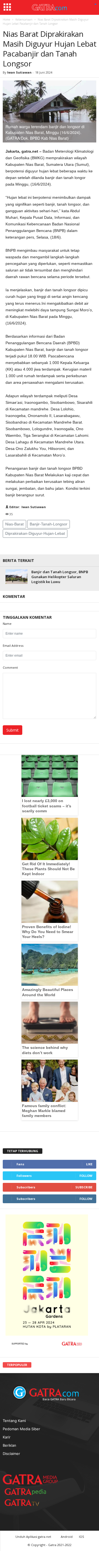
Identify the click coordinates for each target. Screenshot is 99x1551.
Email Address (13, 645)
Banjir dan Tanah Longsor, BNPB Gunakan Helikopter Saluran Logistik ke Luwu (59, 576)
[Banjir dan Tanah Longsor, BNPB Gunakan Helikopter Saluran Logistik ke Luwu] (17, 576)
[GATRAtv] (27, 1502)
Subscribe (83, 1187)
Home (6, 19)
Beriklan (9, 1445)
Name (7, 623)
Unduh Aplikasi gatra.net (33, 1537)
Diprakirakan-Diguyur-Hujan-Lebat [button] (35, 533)
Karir (6, 1437)
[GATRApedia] (27, 1491)
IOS (81, 1537)
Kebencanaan (23, 19)
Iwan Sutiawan (19, 72)
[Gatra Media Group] (30, 1479)
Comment (10, 667)
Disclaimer (11, 1453)
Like (89, 1164)
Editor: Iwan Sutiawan (27, 507)
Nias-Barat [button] (14, 524)
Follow (85, 1176)
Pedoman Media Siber (21, 1429)
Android (67, 1537)
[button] (95, 4)
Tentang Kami (14, 1420)
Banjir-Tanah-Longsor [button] (48, 524)
